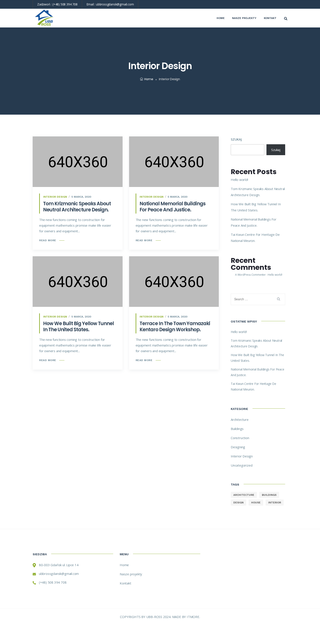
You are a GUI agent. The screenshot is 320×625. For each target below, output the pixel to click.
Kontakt (270, 18)
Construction (240, 438)
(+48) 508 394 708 (64, 4)
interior (274, 502)
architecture (243, 494)
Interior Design (55, 196)
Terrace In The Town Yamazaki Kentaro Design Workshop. (175, 326)
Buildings (237, 428)
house (256, 502)
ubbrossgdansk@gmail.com (115, 4)
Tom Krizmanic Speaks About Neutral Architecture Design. (77, 206)
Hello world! (239, 179)
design (238, 502)
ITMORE (193, 617)
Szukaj (236, 139)
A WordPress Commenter (250, 275)
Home (221, 18)
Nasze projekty (244, 18)
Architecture (240, 419)
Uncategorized (241, 465)
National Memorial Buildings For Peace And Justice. (172, 206)
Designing (238, 447)
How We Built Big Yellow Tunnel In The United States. (78, 326)
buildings (269, 494)
